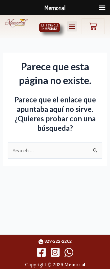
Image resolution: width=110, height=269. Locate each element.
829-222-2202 (58, 241)
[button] (72, 26)
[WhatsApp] (69, 252)
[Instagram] (55, 252)
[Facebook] (41, 252)
